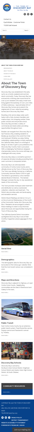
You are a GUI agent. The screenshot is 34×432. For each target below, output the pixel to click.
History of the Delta (10, 73)
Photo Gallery (8, 79)
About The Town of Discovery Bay (12, 65)
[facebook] (31, 15)
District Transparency (19, 420)
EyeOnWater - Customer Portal (14, 22)
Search (26, 30)
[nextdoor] (25, 15)
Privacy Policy (16, 417)
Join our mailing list (22, 430)
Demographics (8, 68)
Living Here (7, 76)
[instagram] (28, 15)
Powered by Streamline (10, 425)
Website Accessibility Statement (13, 422)
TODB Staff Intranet (10, 25)
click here (23, 219)
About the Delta (8, 71)
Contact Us (7, 19)
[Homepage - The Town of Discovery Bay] (17, 7)
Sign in (22, 425)
